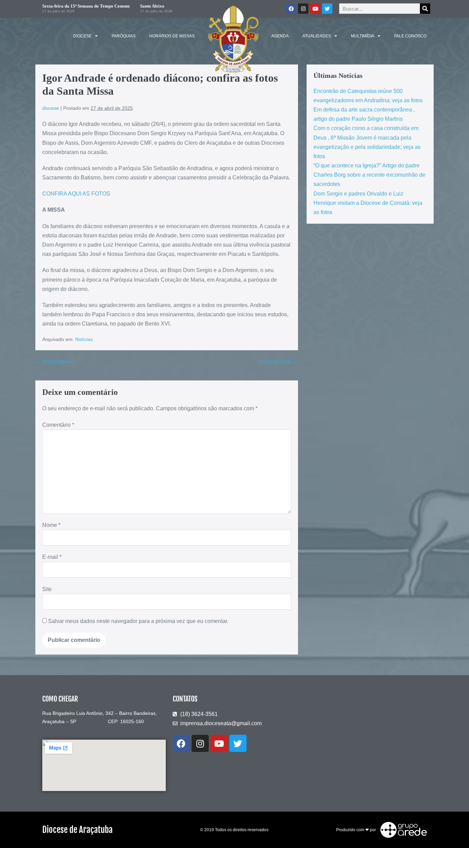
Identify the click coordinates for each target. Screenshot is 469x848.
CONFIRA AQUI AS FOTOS (77, 194)
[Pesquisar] (425, 8)
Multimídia (362, 36)
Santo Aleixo (152, 6)
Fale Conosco (410, 36)
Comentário (58, 425)
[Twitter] (327, 8)
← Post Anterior (54, 362)
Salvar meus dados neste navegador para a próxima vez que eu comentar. (138, 621)
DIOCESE (82, 36)
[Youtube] (315, 8)
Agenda (280, 36)
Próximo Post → (278, 362)
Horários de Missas (172, 36)
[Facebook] (291, 8)
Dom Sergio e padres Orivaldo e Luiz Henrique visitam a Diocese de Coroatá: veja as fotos (367, 203)
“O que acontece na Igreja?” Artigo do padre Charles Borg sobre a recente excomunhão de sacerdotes (369, 175)
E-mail (51, 557)
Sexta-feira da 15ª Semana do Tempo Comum (86, 6)
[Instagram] (303, 8)
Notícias (84, 339)
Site (47, 589)
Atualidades (316, 36)
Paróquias (124, 36)
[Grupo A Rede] (402, 829)
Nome (51, 525)
